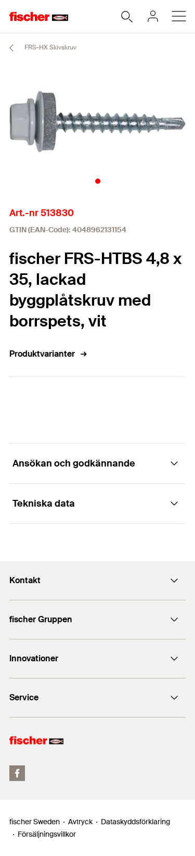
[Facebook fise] (17, 773)
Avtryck (80, 821)
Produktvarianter (42, 353)
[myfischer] (153, 16)
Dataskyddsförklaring (135, 821)
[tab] (97, 181)
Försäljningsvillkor (47, 834)
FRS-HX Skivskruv (49, 47)
